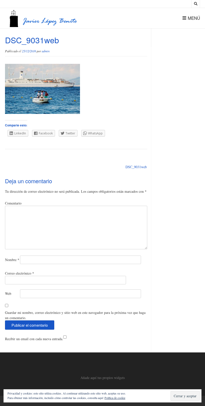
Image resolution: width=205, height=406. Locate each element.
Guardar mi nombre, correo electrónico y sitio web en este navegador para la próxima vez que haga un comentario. (75, 315)
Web (8, 293)
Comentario (13, 203)
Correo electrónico (19, 273)
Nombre (12, 259)
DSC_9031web (136, 166)
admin (46, 51)
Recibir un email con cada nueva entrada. (34, 338)
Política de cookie (114, 398)
